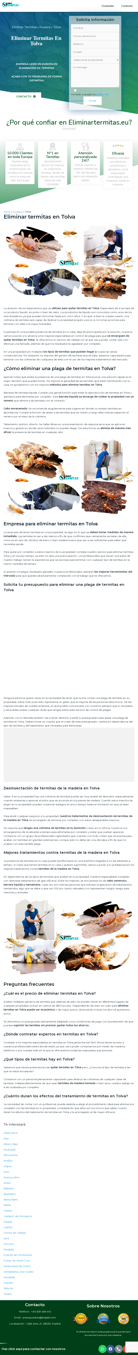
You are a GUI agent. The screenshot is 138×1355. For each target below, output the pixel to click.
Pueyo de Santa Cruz (17, 1260)
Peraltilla (9, 1249)
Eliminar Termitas (24, 27)
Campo (8, 1210)
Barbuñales (11, 1199)
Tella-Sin (8, 1288)
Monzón (9, 1243)
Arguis (7, 1166)
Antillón (8, 1160)
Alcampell (9, 1149)
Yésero (8, 1293)
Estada (8, 1221)
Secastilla (9, 1277)
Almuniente (11, 1155)
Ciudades (108, 6)
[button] (26, 96)
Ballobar (9, 1188)
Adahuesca (10, 1132)
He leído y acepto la (90, 97)
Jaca (6, 1238)
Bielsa (7, 1205)
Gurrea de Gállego (15, 1232)
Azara (7, 1182)
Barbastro (10, 1194)
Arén (7, 1171)
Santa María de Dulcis (17, 1266)
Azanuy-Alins (11, 1177)
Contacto (127, 6)
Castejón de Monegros (18, 1216)
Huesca (45, 27)
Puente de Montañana (18, 1254)
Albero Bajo (11, 1144)
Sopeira (8, 1282)
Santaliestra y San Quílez (19, 1271)
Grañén (8, 1227)
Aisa (6, 1138)
